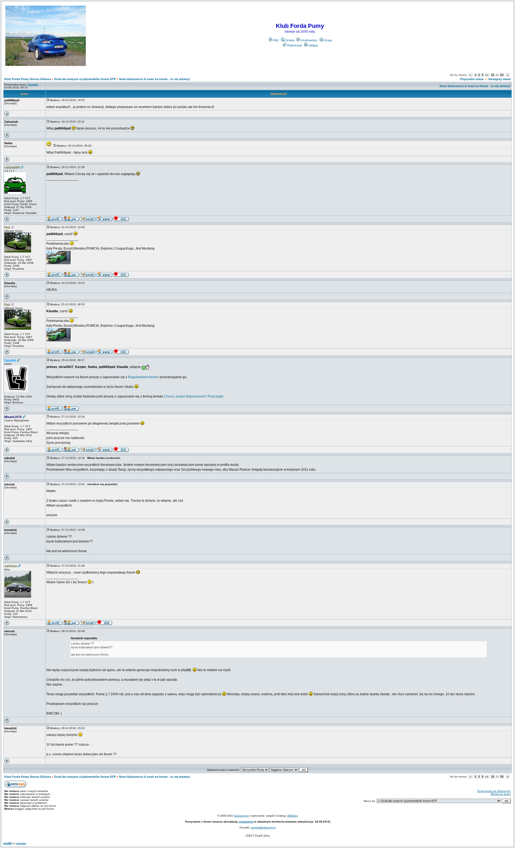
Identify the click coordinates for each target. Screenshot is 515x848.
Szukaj (289, 40)
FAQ (276, 40)
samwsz (10, 566)
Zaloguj (313, 45)
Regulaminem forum (143, 377)
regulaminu (246, 821)
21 (492, 74)
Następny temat (499, 79)
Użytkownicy (308, 40)
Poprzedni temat (472, 79)
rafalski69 (12, 167)
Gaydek (10, 360)
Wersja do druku (501, 794)
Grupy (328, 40)
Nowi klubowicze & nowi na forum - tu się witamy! (154, 79)
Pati (7, 227)
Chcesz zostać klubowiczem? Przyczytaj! (193, 396)
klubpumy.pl (241, 815)
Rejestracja (294, 45)
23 (501, 74)
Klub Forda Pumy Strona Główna (27, 79)
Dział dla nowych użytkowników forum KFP (85, 79)
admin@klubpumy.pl (263, 827)
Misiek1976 (13, 417)
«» (486, 74)
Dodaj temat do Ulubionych (494, 791)
